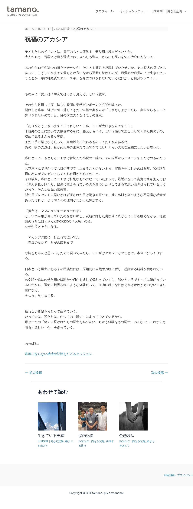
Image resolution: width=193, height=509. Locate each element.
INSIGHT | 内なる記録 (167, 11)
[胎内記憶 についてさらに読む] (92, 416)
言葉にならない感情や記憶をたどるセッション (58, 354)
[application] (184, 11)
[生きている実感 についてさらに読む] (52, 416)
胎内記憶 (85, 436)
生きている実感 (51, 436)
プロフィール (105, 11)
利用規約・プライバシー (178, 475)
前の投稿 (33, 372)
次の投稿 (159, 372)
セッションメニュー (133, 11)
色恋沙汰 (126, 436)
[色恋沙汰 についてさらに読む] (133, 416)
